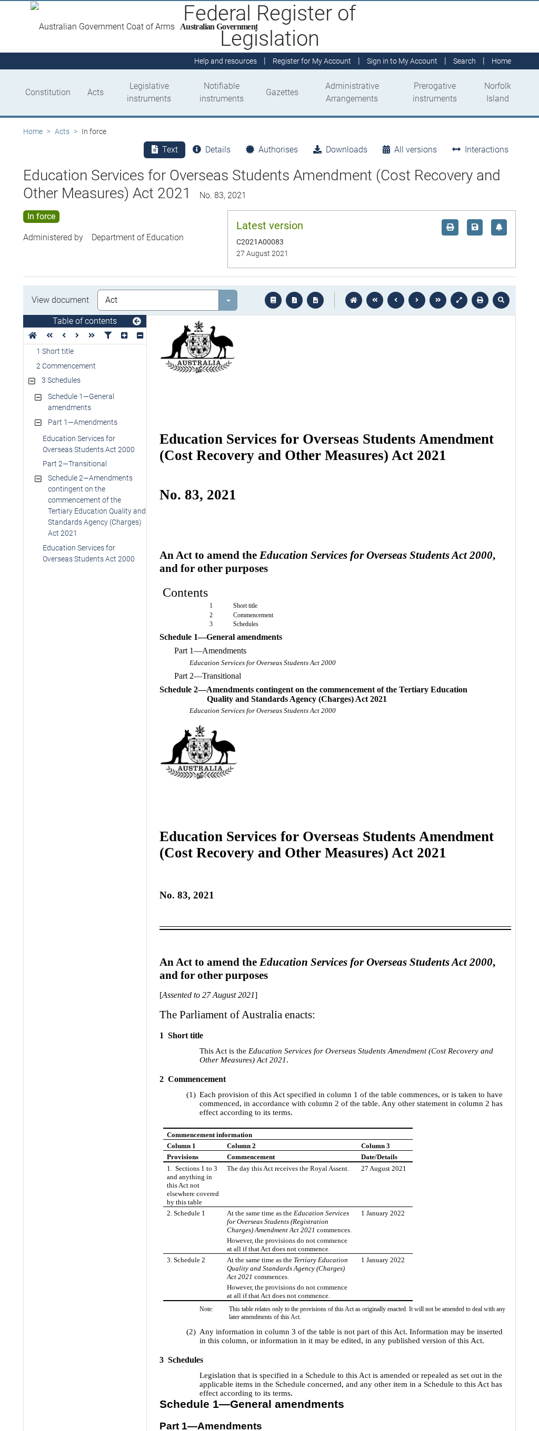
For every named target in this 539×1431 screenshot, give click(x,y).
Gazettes (282, 92)
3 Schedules (61, 380)
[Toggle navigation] (136, 322)
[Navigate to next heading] (77, 336)
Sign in (402, 61)
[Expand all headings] (124, 336)
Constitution (48, 92)
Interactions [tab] (486, 150)
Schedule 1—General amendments (81, 402)
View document (60, 300)
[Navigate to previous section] (395, 300)
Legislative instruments (149, 92)
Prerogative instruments (435, 92)
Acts (95, 92)
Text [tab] (170, 150)
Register (312, 61)
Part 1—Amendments (82, 422)
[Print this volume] (480, 300)
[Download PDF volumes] (294, 300)
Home (33, 131)
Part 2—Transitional (75, 463)
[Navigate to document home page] (33, 336)
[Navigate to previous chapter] (374, 300)
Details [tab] (218, 150)
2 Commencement (66, 366)
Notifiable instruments (221, 92)
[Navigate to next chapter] (438, 300)
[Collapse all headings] (140, 336)
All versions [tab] (415, 150)
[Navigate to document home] (353, 300)
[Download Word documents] (315, 300)
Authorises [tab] (278, 150)
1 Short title (55, 351)
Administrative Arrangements (352, 92)
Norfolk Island (497, 92)
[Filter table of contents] (107, 336)
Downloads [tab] (346, 150)
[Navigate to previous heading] (64, 336)
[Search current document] (501, 300)
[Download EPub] (273, 300)
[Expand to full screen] (459, 300)
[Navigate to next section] (416, 300)
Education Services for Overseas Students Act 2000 (89, 444)
